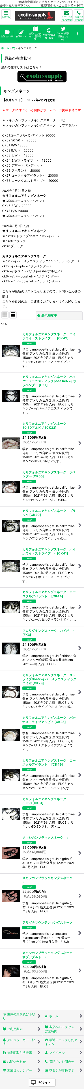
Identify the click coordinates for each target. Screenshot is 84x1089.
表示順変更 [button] (49, 315)
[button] (6, 14)
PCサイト (44, 1082)
